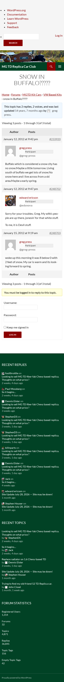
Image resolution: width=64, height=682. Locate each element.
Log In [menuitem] (59, 35)
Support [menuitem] (12, 22)
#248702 (55, 188)
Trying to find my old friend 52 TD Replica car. (27, 583)
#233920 (55, 139)
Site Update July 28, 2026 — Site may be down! (27, 494)
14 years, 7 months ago (29, 110)
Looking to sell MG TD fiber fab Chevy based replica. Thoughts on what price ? (30, 378)
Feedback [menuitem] (13, 27)
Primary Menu (59, 66)
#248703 (55, 233)
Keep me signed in (18, 327)
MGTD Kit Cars (31, 94)
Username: (10, 302)
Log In (12, 334)
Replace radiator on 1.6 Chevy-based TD (24, 559)
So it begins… (9, 391)
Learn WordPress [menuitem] (17, 18)
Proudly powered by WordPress (16, 677)
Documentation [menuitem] (16, 14)
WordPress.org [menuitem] (16, 10)
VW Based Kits (52, 94)
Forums (15, 94)
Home (5, 94)
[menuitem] (34, 39)
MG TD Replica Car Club (19, 66)
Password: (10, 315)
